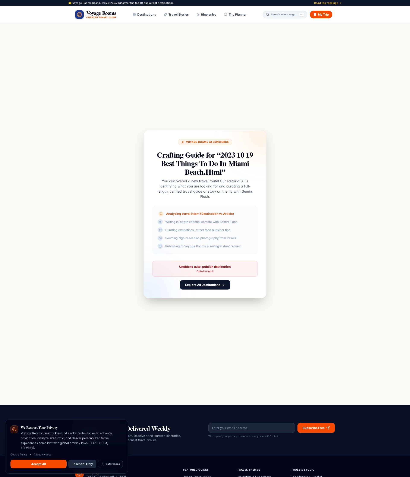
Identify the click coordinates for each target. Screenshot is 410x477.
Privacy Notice (42, 454)
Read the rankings (326, 2)
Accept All (38, 464)
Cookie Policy (18, 454)
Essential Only (82, 464)
